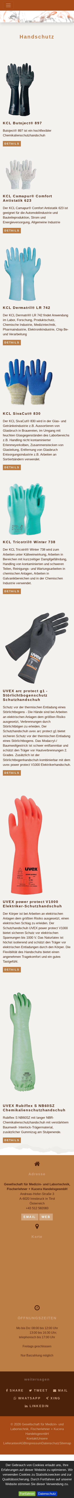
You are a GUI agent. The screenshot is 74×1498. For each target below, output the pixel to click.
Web (46, 1217)
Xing (54, 1398)
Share (16, 1390)
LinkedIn (38, 1406)
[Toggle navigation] (8, 5)
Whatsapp (29, 1398)
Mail (62, 1390)
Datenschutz (47, 1494)
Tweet (40, 1390)
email (30, 1217)
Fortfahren (27, 1494)
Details (11, 143)
